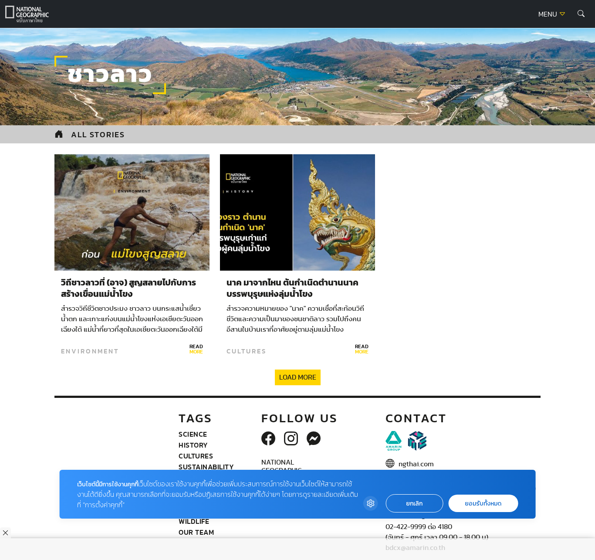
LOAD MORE (297, 377)
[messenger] (314, 439)
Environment (90, 351)
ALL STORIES (98, 134)
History (193, 445)
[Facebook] (268, 439)
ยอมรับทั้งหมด (483, 503)
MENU (548, 14)
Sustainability (206, 467)
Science (193, 434)
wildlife (194, 521)
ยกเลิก (414, 503)
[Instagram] (291, 439)
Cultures (247, 351)
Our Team (196, 532)
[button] (581, 14)
